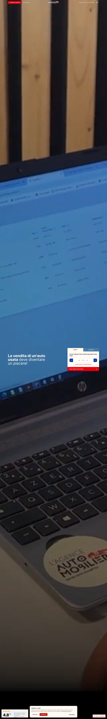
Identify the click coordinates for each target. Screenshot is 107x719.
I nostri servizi (81, 2)
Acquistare (91, 349)
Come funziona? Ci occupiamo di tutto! (83, 364)
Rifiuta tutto (35, 714)
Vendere (75, 349)
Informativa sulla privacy (66, 711)
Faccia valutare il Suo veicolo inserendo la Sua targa (83, 354)
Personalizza (71, 714)
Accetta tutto (43, 714)
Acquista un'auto (26, 2)
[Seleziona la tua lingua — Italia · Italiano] (97, 2)
